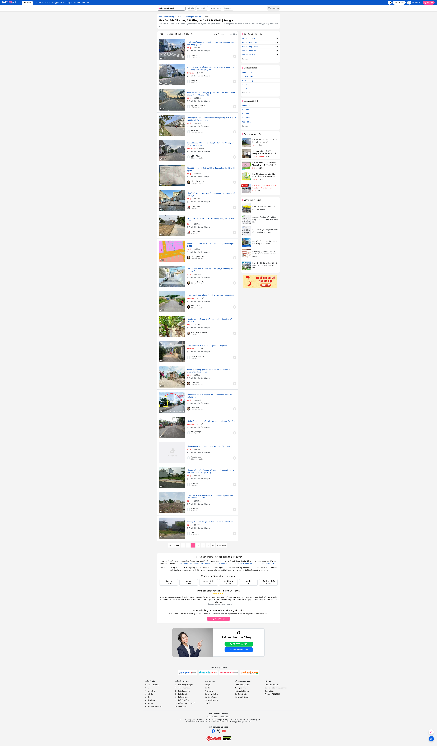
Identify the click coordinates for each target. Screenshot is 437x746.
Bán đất (147, 697)
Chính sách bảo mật (211, 700)
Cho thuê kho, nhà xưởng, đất (185, 703)
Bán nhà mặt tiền (150, 691)
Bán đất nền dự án (151, 700)
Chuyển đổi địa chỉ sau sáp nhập (276, 688)
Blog (68, 2)
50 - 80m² (245, 114)
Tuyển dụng (209, 691)
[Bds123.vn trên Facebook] (213, 731)
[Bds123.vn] (9, 2)
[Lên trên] (431, 731)
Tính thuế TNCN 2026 (272, 694)
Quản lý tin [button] (400, 2)
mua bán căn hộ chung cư (190, 563)
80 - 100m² (246, 118)
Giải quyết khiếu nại (241, 697)
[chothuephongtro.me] (249, 672)
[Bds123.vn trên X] (218, 731)
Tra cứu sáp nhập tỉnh (272, 685)
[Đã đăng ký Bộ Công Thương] (213, 738)
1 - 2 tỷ (244, 85)
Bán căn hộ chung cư (152, 685)
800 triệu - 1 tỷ (247, 80)
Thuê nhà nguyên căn (182, 688)
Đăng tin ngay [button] (220, 619)
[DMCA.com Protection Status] (227, 738)
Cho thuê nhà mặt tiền (182, 691)
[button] (390, 3)
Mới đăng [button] (225, 34)
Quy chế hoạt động (211, 694)
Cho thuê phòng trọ (181, 694)
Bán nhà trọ (149, 703)
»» (213, 545)
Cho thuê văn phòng (182, 700)
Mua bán (26, 2)
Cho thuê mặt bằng (181, 697)
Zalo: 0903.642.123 (240, 649)
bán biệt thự (231, 563)
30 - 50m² (245, 109)
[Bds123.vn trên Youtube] (224, 731)
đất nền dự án (248, 563)
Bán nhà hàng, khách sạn (153, 706)
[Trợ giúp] (431, 738)
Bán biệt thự (149, 694)
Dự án (47, 2)
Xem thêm (246, 59)
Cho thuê (38, 2)
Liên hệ (207, 703)
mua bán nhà (206, 563)
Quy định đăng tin (241, 694)
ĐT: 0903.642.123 (240, 644)
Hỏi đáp (77, 2)
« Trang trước (174, 545)
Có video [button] (233, 34)
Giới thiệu (208, 688)
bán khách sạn (270, 563)
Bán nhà (147, 688)
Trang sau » (221, 545)
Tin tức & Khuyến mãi (242, 685)
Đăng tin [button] (430, 2)
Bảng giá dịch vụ (58, 2)
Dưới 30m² (246, 105)
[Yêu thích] (234, 56)
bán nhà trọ (259, 563)
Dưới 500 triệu (247, 72)
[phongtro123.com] (187, 672)
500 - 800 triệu (247, 76)
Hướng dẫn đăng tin (242, 691)
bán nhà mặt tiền (218, 563)
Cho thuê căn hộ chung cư (184, 685)
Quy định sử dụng (211, 697)
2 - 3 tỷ (244, 89)
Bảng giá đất (269, 691)
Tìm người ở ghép (181, 706)
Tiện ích (85, 2)
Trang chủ (208, 685)
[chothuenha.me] (228, 672)
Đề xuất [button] (217, 34)
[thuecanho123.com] (208, 672)
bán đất (239, 563)
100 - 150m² (246, 122)
